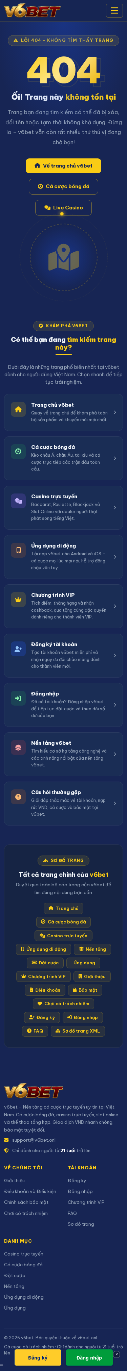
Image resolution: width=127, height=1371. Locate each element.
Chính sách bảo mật (26, 1202)
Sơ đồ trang (81, 1224)
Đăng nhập (86, 1017)
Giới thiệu (95, 976)
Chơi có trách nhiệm (66, 1003)
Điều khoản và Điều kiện (30, 1191)
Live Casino (68, 207)
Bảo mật (88, 990)
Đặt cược (49, 962)
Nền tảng (96, 949)
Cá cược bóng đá (67, 186)
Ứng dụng (84, 962)
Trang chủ (67, 908)
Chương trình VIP (47, 976)
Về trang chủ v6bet (67, 165)
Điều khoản (47, 990)
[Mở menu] (114, 11)
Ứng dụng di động (46, 949)
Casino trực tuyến (67, 935)
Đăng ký (46, 1017)
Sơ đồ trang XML (81, 1031)
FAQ (38, 1031)
